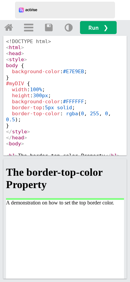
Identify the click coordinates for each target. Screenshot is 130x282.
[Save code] (48, 27)
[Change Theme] (68, 27)
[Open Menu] (28, 27)
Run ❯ (98, 27)
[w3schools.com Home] (8, 27)
